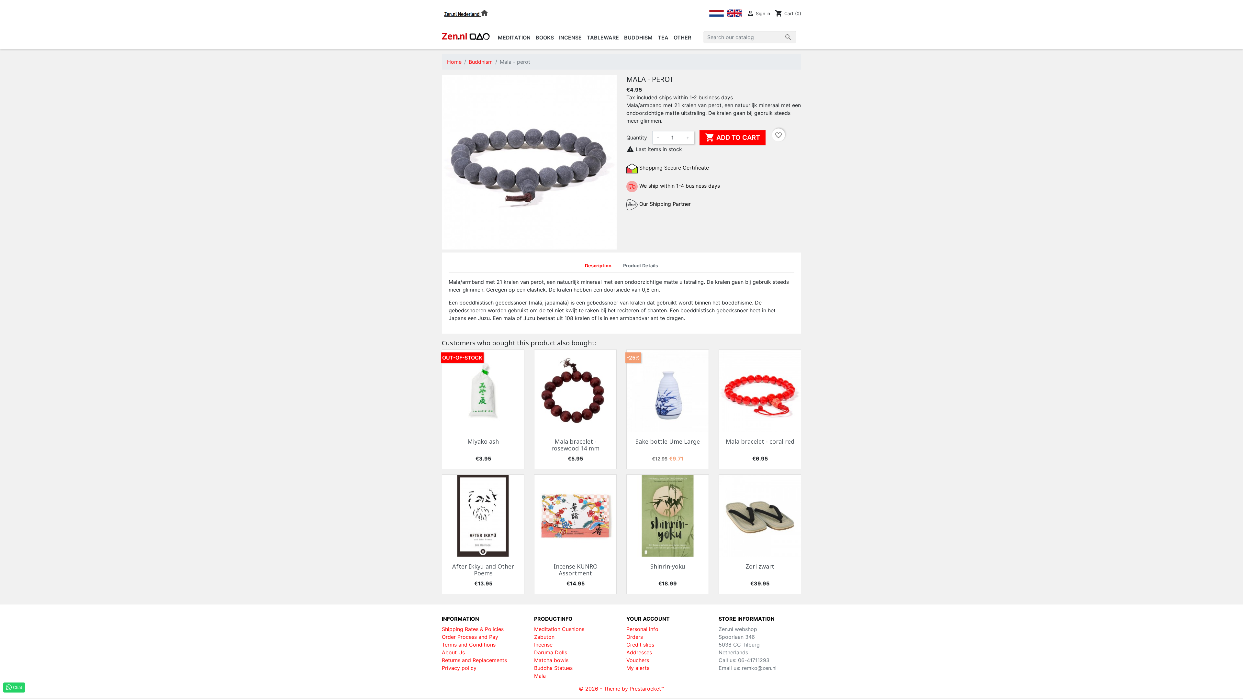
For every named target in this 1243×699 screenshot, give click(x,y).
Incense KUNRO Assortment (576, 569)
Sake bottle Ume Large (667, 441)
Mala (540, 675)
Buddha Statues (553, 668)
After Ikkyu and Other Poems (483, 569)
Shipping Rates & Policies (473, 629)
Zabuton (544, 637)
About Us (453, 652)
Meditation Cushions (559, 629)
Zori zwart (759, 566)
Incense (543, 644)
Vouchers (637, 660)
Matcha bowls (551, 660)
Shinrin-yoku (667, 566)
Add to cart (732, 137)
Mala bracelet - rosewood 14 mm (575, 445)
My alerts (637, 668)
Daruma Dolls (550, 652)
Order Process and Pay (470, 637)
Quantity (636, 137)
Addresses (639, 652)
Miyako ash (483, 441)
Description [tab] (598, 265)
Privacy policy (459, 668)
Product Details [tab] (640, 265)
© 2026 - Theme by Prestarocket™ (621, 688)
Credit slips (640, 644)
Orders (634, 637)
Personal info (642, 629)
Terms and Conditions (469, 644)
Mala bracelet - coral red (760, 441)
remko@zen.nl (759, 668)
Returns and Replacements (474, 660)
